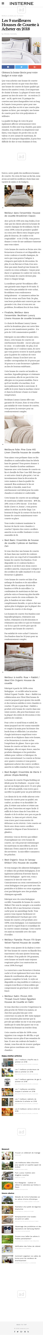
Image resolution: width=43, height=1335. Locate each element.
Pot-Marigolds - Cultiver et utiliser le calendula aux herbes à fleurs (27, 1185)
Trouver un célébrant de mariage (27, 1153)
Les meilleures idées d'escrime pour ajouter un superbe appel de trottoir (28, 1165)
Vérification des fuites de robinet (27, 1246)
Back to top (21, 1324)
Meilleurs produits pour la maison (12, 16)
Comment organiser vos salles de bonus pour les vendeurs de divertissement (28, 1258)
